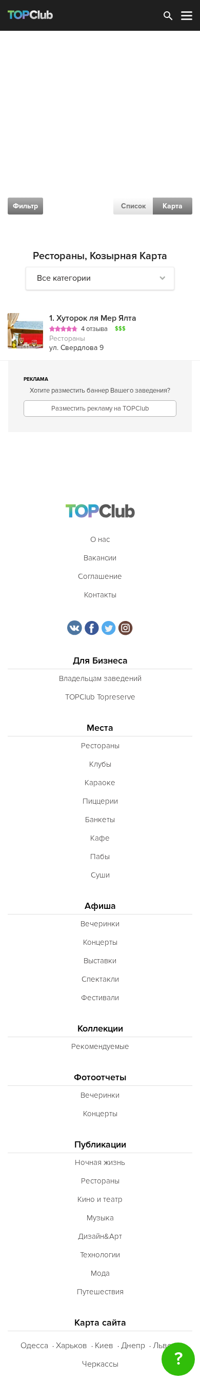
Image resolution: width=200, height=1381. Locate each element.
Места (100, 728)
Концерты (100, 942)
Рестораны (100, 746)
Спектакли (100, 979)
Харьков (71, 1345)
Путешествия (100, 1292)
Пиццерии (100, 801)
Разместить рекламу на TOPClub (100, 408)
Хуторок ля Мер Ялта (92, 318)
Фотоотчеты (100, 1077)
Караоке (100, 783)
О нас (100, 539)
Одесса (34, 1345)
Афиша (100, 906)
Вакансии (100, 558)
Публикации (100, 1144)
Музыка (100, 1218)
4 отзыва (94, 329)
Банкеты (100, 819)
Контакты (100, 595)
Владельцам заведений (100, 678)
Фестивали (100, 998)
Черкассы (100, 1364)
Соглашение (100, 576)
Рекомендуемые (100, 1046)
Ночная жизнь (100, 1162)
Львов (164, 1345)
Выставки (100, 961)
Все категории (64, 278)
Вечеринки (100, 924)
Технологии (100, 1255)
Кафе (100, 838)
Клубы (100, 764)
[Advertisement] (100, 136)
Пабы (100, 856)
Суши (100, 875)
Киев (104, 1345)
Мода (100, 1273)
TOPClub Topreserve (100, 697)
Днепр (133, 1345)
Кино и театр (100, 1199)
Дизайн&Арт (100, 1236)
